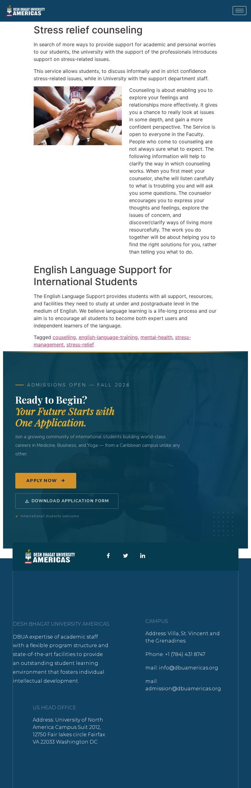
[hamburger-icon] (239, 10)
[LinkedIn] (142, 556)
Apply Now (41, 481)
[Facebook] (108, 556)
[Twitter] (125, 556)
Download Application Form (70, 501)
